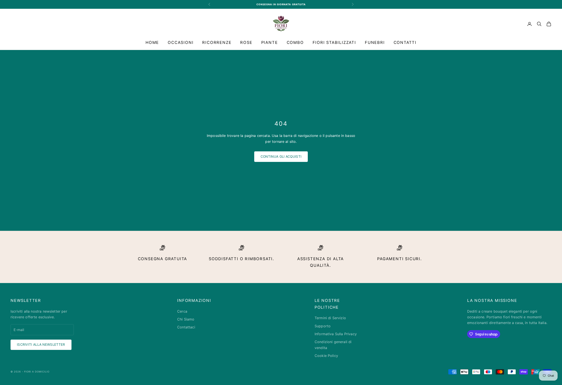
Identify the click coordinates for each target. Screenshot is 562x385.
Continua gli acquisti (281, 156)
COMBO (295, 42)
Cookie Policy (326, 355)
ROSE (246, 42)
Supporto (323, 326)
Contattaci (186, 327)
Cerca (182, 311)
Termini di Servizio (330, 318)
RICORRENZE (216, 42)
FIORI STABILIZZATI (334, 42)
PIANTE (269, 42)
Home (152, 42)
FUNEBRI (375, 42)
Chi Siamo (185, 319)
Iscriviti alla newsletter (41, 344)
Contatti (405, 42)
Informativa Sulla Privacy (336, 334)
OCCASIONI (180, 42)
